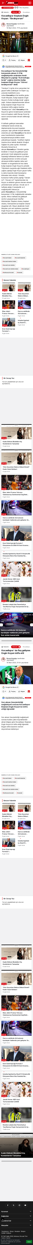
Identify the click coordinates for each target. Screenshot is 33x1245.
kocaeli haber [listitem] (7, 257)
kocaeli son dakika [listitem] (9, 265)
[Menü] (3, 3)
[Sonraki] (17, 8)
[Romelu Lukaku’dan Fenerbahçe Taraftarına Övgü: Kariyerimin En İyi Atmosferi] (16, 599)
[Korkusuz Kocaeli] (12, 3)
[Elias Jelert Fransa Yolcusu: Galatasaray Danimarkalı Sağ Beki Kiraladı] (8, 308)
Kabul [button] (29, 1241)
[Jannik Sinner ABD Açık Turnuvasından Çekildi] (16, 574)
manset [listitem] (19, 272)
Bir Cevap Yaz (9, 378)
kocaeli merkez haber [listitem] (9, 261)
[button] (30, 3)
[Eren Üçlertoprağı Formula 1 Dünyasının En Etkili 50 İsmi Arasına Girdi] (8, 326)
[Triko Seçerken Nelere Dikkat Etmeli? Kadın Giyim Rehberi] (24, 291)
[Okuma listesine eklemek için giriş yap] (28, 60)
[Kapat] (2, 1219)
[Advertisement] (16, 232)
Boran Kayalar (12, 24)
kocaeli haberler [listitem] (20, 257)
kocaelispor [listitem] (25, 269)
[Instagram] (19, 1205)
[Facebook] (8, 1205)
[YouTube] (25, 1205)
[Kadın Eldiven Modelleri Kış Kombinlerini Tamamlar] (8, 291)
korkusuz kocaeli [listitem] (8, 272)
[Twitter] (13, 1205)
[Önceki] (15, 8)
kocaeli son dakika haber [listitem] (10, 269)
